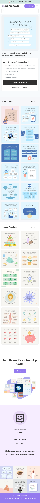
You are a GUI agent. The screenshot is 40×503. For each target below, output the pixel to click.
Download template (20, 82)
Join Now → (20, 371)
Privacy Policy (8, 499)
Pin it (3, 17)
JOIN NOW (29, 6)
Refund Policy (19, 499)
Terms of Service (30, 499)
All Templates (20, 429)
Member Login (20, 440)
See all (33, 101)
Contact (20, 443)
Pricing (20, 432)
